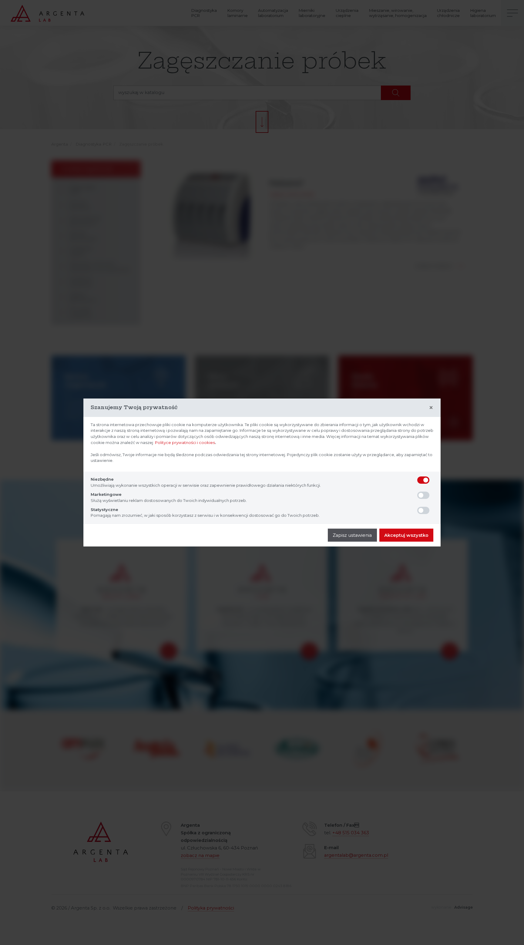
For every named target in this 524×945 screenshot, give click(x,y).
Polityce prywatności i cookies (185, 442)
